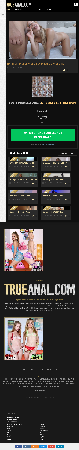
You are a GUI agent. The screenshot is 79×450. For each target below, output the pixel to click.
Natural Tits (39, 384)
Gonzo (63, 381)
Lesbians (42, 426)
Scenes (18, 10)
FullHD (39, 10)
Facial (52, 381)
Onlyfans (72, 384)
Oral (33, 386)
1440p (15, 379)
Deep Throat (28, 381)
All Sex (36, 379)
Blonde (64, 379)
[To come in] (3, 9)
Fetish (9, 439)
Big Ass (53, 379)
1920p (19, 379)
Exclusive (46, 381)
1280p (11, 379)
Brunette (6, 381)
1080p (6, 379)
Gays (41, 433)
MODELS (29, 10)
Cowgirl (14, 381)
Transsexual (44, 430)
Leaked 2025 (16, 384)
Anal (48, 379)
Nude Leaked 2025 (50, 384)
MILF (32, 384)
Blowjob (71, 379)
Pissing (42, 428)
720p (31, 379)
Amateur (43, 379)
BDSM (9, 437)
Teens (9, 430)
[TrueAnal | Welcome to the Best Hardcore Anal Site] (3, 3)
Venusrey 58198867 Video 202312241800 (19, 197)
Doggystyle (38, 381)
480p (28, 379)
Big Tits (59, 379)
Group (9, 435)
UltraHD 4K (56, 386)
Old (8, 433)
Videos (42, 424)
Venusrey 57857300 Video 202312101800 (52, 213)
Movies (42, 439)
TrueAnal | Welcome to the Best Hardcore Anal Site (18, 5)
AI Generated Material (14, 424)
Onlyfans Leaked (25, 386)
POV (43, 386)
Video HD (50, 10)
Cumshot (20, 381)
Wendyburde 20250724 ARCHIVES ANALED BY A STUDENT (55, 164)
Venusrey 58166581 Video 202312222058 (52, 197)
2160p (24, 379)
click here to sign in (49, 144)
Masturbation (25, 384)
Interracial (7, 384)
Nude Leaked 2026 (63, 384)
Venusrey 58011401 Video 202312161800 (19, 213)
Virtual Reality (44, 435)
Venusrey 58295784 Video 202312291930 (52, 180)
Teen (49, 386)
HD (74, 381)
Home (8, 10)
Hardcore (69, 381)
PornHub (38, 386)
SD (46, 386)
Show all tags (40, 390)
